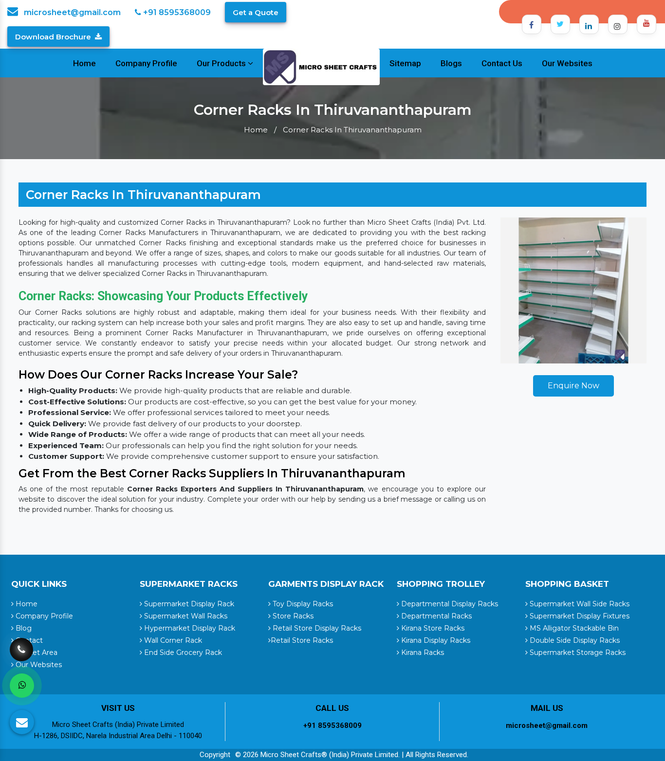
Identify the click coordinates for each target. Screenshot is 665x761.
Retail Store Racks (302, 640)
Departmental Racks (435, 616)
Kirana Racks (421, 652)
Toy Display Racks (302, 603)
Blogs (451, 63)
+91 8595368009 (176, 12)
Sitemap (405, 63)
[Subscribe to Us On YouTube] (646, 24)
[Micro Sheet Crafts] (321, 66)
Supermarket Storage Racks (577, 652)
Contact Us (501, 63)
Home (84, 63)
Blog (23, 628)
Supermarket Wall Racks (184, 616)
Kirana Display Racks (434, 640)
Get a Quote (255, 12)
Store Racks (292, 616)
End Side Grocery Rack (182, 652)
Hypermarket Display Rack (188, 628)
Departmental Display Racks (448, 603)
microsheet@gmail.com (71, 12)
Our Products (222, 63)
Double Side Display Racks (574, 640)
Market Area (35, 652)
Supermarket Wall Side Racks (578, 603)
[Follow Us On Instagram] (618, 24)
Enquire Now (573, 385)
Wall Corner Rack (172, 640)
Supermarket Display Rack (188, 603)
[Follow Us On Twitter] (560, 24)
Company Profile (146, 63)
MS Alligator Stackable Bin (573, 628)
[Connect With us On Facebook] (531, 24)
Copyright (215, 754)
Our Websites (567, 63)
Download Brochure (53, 36)
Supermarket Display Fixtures (578, 616)
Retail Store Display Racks (316, 628)
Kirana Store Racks (431, 628)
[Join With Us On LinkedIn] (589, 24)
